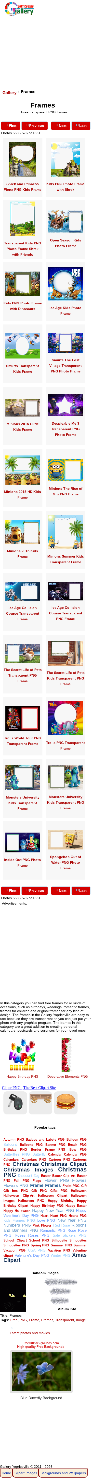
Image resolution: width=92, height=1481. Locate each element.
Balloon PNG (76, 1139)
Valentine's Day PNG (32, 1255)
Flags (37, 1180)
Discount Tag (28, 1175)
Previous (36, 126)
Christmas (26, 1164)
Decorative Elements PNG (67, 1076)
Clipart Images (25, 1473)
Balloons (10, 1144)
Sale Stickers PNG (70, 1235)
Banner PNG (55, 1145)
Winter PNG (60, 1255)
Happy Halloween (16, 1211)
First (12, 126)
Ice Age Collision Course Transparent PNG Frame (65, 613)
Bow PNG (78, 1149)
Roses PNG (39, 1235)
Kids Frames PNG (19, 1220)
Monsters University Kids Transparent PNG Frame (65, 802)
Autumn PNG (13, 1139)
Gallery (9, 92)
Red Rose (61, 1225)
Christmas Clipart (64, 1164)
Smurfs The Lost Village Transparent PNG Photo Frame (65, 365)
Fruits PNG (71, 1186)
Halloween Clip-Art (18, 1195)
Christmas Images (28, 1170)
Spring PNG (40, 1245)
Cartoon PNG (59, 1159)
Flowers (79, 1180)
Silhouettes (78, 1240)
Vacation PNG (59, 1250)
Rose (71, 1230)
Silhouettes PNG (16, 1245)
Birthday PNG (15, 1149)
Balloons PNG (31, 1145)
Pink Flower (42, 1225)
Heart (44, 1216)
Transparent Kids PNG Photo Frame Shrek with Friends (22, 248)
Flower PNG (56, 1180)
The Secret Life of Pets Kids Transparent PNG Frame (66, 678)
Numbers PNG (17, 1225)
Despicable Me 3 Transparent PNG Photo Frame (65, 429)
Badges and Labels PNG (45, 1139)
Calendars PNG (34, 1159)
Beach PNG (77, 1145)
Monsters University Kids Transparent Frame (22, 803)
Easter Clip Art (63, 1176)
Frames (53, 1185)
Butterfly (39, 1154)
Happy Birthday (61, 1201)
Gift (84, 1186)
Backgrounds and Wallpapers (63, 1473)
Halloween (79, 1191)
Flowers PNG (15, 1185)
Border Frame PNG (48, 1149)
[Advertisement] (45, 50)
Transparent (64, 1320)
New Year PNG (72, 1220)
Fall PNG (21, 1180)
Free (14, 1320)
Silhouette (59, 1240)
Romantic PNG (53, 1230)
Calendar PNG (75, 1154)
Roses (20, 1235)
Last (83, 126)
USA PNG (37, 1250)
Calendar (55, 1154)
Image (81, 1320)
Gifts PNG (58, 1191)
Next (62, 126)
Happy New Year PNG (53, 1210)
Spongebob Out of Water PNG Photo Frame (65, 862)
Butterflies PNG (16, 1154)
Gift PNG (39, 1191)
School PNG (39, 1240)
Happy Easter (76, 1205)
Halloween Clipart (52, 1195)
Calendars (11, 1159)
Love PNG (46, 1220)
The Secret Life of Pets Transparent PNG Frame (23, 675)
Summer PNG (61, 1245)
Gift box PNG (15, 1191)
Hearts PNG (78, 1216)
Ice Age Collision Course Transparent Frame (22, 613)
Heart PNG (58, 1216)
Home (6, 1473)
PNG (23, 1320)
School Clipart (14, 1240)
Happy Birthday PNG (22, 1076)
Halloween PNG (31, 1201)
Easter (46, 1176)
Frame (36, 1185)
